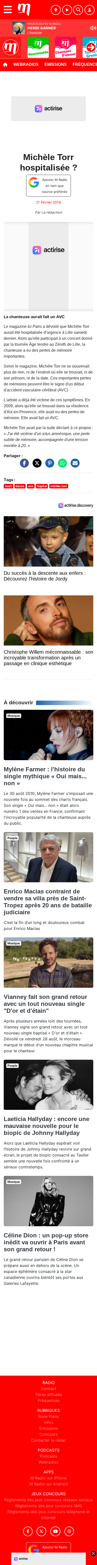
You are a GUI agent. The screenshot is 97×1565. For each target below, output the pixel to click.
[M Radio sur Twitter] (41, 1531)
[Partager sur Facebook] (23, 465)
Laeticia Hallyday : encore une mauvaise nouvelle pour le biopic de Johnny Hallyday (46, 1126)
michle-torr (58, 486)
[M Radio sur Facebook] (28, 1531)
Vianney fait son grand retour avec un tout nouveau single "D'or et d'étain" (45, 1003)
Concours (49, 1434)
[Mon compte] (90, 10)
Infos (48, 1422)
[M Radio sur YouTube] (55, 1531)
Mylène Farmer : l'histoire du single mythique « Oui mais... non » (45, 776)
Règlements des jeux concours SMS (48, 1505)
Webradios (26, 64)
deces (19, 486)
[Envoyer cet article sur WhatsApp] (61, 465)
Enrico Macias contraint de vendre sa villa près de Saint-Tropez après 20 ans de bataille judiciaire (48, 902)
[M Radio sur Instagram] (69, 1531)
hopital (42, 486)
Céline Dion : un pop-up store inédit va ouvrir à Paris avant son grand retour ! (46, 1242)
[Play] (6, 43)
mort (8, 486)
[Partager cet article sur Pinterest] (48, 465)
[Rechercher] (78, 10)
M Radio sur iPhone (48, 1477)
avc (30, 486)
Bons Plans (48, 1416)
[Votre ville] (56, 10)
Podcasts (48, 1456)
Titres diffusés (48, 1394)
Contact (48, 1388)
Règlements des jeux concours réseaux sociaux (48, 1499)
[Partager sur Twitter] (36, 465)
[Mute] (93, 28)
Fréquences (48, 1400)
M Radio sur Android (48, 1483)
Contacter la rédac (48, 1440)
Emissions (56, 64)
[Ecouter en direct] (67, 10)
